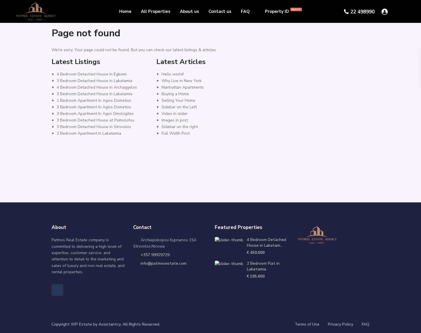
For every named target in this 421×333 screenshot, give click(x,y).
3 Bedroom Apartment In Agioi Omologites (95, 113)
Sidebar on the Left (179, 107)
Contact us (219, 11)
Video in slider (175, 113)
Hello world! (173, 74)
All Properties (155, 11)
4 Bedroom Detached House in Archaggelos (97, 87)
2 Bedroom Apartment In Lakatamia (89, 133)
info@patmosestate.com (163, 263)
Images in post (175, 120)
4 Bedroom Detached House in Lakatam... (266, 242)
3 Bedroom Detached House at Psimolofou (95, 120)
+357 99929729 (155, 255)
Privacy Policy (340, 324)
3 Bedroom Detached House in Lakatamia (94, 80)
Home (125, 11)
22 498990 (362, 12)
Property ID (282, 11)
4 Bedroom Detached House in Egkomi (92, 74)
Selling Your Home (178, 100)
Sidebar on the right (180, 126)
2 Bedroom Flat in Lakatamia (263, 266)
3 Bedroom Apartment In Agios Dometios (94, 107)
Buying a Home (175, 94)
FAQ (245, 11)
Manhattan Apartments (183, 87)
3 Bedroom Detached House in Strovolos (94, 126)
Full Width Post (176, 133)
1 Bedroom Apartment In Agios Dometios (94, 100)
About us (189, 11)
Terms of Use (307, 324)
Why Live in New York (182, 80)
